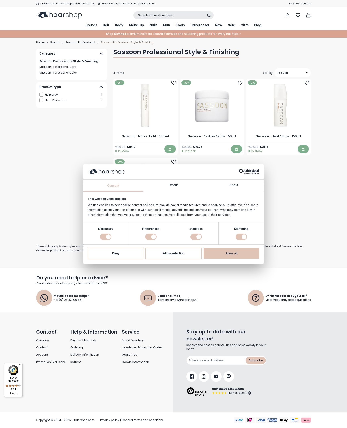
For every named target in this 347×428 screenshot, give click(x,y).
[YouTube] (216, 376)
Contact (42, 347)
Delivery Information (84, 355)
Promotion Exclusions (51, 362)
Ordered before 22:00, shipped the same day (67, 3)
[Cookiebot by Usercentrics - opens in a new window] (241, 172)
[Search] (209, 15)
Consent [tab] (113, 185)
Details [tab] (174, 185)
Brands (91, 25)
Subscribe (256, 360)
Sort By (268, 73)
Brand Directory (133, 340)
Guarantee (129, 355)
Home (40, 42)
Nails (153, 25)
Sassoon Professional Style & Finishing (68, 61)
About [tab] (233, 185)
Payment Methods (83, 340)
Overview (42, 340)
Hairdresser (200, 25)
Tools (180, 25)
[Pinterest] (228, 376)
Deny (115, 253)
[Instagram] (204, 376)
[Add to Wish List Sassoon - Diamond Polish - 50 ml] (173, 162)
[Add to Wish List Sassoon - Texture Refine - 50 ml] (240, 83)
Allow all (231, 253)
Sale (231, 25)
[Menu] (20, 365)
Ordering (76, 347)
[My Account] (287, 15)
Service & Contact (300, 3)
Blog (257, 25)
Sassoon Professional (80, 42)
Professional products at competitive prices (128, 3)
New (218, 25)
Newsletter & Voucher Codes (142, 347)
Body (119, 25)
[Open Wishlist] (298, 15)
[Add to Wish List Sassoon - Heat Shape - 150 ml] (307, 83)
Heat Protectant (73, 100)
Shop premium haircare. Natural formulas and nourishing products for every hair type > (173, 34)
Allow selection (173, 253)
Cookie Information (135, 362)
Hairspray (73, 95)
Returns (75, 362)
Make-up (136, 25)
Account (42, 355)
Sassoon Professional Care (57, 67)
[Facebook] (191, 376)
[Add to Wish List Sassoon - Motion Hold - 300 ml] (173, 83)
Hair (106, 25)
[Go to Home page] (61, 15)
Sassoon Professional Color (58, 72)
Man (166, 25)
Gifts (245, 25)
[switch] (151, 237)
